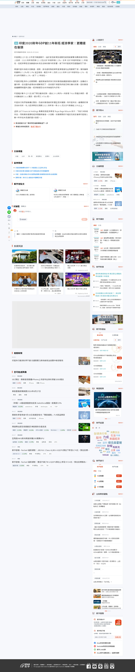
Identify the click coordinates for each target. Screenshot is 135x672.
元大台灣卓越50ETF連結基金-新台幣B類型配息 (104, 356)
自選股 (118, 6)
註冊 (118, 2)
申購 (119, 358)
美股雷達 (102, 171)
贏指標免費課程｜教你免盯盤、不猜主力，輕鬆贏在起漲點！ (110, 240)
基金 (49, 3)
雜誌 (103, 6)
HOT (102, 230)
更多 (119, 46)
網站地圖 (75, 665)
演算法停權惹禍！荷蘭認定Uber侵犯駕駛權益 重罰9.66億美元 (51, 267)
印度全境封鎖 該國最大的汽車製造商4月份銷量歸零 (32, 171)
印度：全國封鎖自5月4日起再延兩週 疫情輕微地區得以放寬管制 (36, 174)
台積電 (101, 481)
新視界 (92, 6)
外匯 (54, 3)
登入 (115, 2)
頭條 (16, 6)
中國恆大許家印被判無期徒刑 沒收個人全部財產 (24, 290)
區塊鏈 (75, 6)
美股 (37, 3)
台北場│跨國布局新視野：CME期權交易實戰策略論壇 (110, 249)
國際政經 (21, 36)
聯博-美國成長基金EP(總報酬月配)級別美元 (104, 346)
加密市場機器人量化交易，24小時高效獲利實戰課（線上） (110, 258)
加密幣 (64, 3)
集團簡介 (42, 665)
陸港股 (43, 3)
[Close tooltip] (24, 237)
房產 (80, 6)
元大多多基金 (97, 374)
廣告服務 (49, 665)
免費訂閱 (118, 637)
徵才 (70, 665)
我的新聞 (110, 6)
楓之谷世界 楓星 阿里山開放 (77, 289)
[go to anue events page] (109, 2)
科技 (32, 6)
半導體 (101, 487)
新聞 (27, 3)
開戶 (119, 348)
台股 (32, 3)
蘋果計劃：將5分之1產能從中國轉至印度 (29, 177)
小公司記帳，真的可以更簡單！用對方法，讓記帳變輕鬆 (51, 290)
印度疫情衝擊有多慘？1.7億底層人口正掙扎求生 (31, 168)
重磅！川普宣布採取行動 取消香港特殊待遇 (31, 234)
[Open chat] (9, 237)
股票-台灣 (103, 361)
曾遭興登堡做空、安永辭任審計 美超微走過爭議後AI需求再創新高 (24, 267)
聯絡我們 (65, 665)
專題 (98, 6)
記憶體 (101, 476)
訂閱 (82, 3)
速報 (52, 6)
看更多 (85, 183)
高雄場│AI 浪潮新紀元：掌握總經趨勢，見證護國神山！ (111, 231)
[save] (9, 232)
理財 (86, 6)
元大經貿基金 (97, 366)
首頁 (22, 3)
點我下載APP (36, 126)
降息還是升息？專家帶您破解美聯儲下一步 (32, 123)
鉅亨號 (77, 3)
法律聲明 (82, 665)
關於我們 (36, 665)
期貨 (68, 6)
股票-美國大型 (104, 350)
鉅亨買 (71, 3)
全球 (58, 3)
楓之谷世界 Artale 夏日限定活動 (77, 267)
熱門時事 (46, 6)
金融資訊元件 (57, 665)
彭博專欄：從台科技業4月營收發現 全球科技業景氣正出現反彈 (71, 235)
